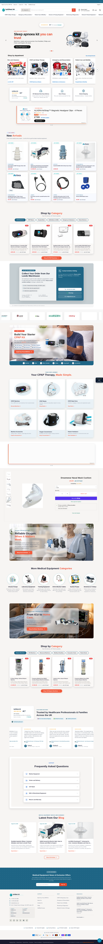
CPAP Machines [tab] (20, 222)
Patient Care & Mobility (40, 14)
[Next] (99, 1)
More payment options (76, 501)
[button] (8, 474)
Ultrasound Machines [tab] (45, 652)
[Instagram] (14, 920)
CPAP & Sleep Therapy (10, 14)
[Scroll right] (97, 69)
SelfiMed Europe (31, 4)
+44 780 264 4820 (14, 900)
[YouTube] (23, 920)
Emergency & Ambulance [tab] (69, 222)
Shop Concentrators (22, 552)
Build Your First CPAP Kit (7, 4)
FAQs (26, 4)
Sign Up (63, 884)
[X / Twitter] (20, 920)
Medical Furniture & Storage (63, 908)
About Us (15, 4)
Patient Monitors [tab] (83, 222)
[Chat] (99, 940)
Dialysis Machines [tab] (20, 652)
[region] (51, 71)
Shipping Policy (12, 942)
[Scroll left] (5, 69)
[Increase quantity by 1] (67, 494)
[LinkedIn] (17, 920)
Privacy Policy (19, 942)
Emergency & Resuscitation (25, 14)
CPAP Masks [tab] (31, 222)
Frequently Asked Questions (48, 942)
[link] (99, 380)
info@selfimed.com (70, 298)
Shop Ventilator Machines (36, 629)
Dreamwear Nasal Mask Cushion (76, 478)
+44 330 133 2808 (71, 291)
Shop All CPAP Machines (50, 260)
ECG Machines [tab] (32, 652)
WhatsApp (71, 295)
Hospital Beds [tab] (41, 222)
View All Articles (50, 857)
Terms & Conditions (38, 942)
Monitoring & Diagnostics (72, 14)
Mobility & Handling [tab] (58, 652)
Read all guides (80, 917)
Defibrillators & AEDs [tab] (54, 222)
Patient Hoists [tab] (83, 652)
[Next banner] (97, 40)
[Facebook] (10, 920)
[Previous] (2, 1)
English (98, 4)
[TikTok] (27, 920)
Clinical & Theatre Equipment (89, 14)
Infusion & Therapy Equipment (56, 14)
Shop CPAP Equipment (21, 47)
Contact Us (21, 4)
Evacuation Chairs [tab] (72, 652)
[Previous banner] (5, 40)
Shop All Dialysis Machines (50, 691)
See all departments (90, 55)
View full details (76, 513)
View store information (62, 508)
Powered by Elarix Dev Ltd (88, 942)
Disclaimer (31, 942)
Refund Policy (25, 942)
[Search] (74, 10)
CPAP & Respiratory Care (62, 897)
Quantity (57, 490)
